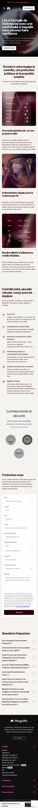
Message (6, 574)
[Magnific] (19, 721)
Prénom (6, 507)
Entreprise (7, 556)
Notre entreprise (8, 786)
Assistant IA (6, 753)
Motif (5, 498)
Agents (7, 768)
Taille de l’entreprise (10, 565)
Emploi (6, 524)
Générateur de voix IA (9, 760)
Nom (5, 515)
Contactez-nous (9, 48)
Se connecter (28, 8)
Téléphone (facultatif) (10, 542)
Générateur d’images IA (9, 755)
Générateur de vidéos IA (10, 758)
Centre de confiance (18, 427)
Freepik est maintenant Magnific (18, 2)
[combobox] (19, 501)
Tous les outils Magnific (9, 775)
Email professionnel (10, 533)
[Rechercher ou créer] (19, 8)
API (3, 770)
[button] (19, 738)
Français (19, 738)
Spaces (4, 750)
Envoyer (19, 612)
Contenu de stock (8, 763)
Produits (5, 746)
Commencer (6, 780)
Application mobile (8, 773)
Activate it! (28, 804)
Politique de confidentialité (23, 606)
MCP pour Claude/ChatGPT (14, 765)
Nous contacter (8, 792)
